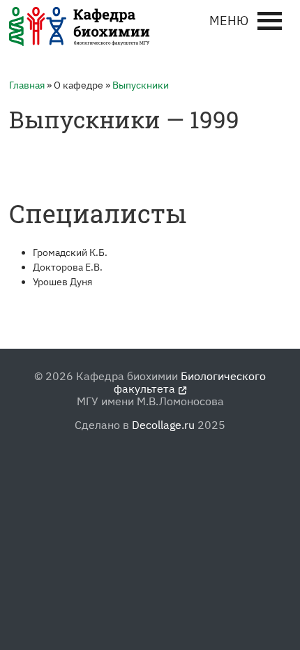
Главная (27, 85)
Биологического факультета (190, 382)
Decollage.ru (163, 425)
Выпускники (140, 85)
